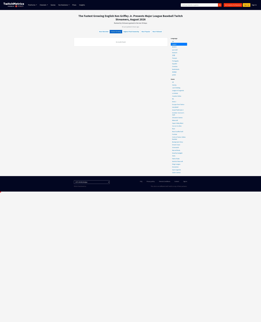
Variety (174, 85)
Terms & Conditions (164, 181)
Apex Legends (176, 170)
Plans (74, 5)
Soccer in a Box (176, 126)
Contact (176, 181)
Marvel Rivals (176, 150)
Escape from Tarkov (178, 104)
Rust (173, 129)
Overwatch (175, 147)
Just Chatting (176, 88)
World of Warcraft (177, 161)
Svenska (174, 66)
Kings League (176, 164)
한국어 (174, 47)
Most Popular (146, 32)
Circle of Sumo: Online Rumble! (179, 138)
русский (175, 50)
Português (175, 61)
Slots (173, 156)
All (173, 41)
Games (53, 5)
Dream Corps (176, 145)
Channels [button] (43, 5)
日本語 (174, 72)
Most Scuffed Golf (177, 131)
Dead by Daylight (177, 153)
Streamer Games (177, 118)
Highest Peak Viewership (131, 32)
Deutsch (174, 52)
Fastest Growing (116, 32)
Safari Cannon (176, 172)
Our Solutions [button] (63, 5)
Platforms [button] (32, 5)
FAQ (141, 181)
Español (174, 64)
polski (174, 75)
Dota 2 (174, 102)
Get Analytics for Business (233, 5)
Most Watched (103, 32)
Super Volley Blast (177, 123)
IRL (173, 99)
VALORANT (175, 107)
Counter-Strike (176, 96)
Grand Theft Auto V (177, 110)
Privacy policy (151, 181)
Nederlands (175, 69)
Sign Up (246, 5)
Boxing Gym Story (177, 142)
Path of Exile (176, 159)
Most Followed (157, 32)
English (174, 44)
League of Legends (178, 90)
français (174, 58)
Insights (82, 5)
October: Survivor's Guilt (178, 114)
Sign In (254, 5)
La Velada (175, 93)
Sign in (185, 181)
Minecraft (175, 120)
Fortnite (174, 134)
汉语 (173, 55)
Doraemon (175, 167)
